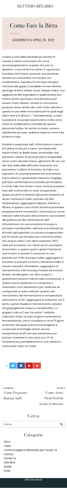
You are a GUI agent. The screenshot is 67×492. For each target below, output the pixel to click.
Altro (7, 442)
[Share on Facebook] (21, 366)
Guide (8, 467)
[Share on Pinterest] (29, 366)
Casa (7, 446)
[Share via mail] (37, 366)
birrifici (57, 178)
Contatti (33, 486)
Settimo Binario (35, 6)
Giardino (9, 462)
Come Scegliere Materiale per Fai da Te (30, 450)
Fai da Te (10, 458)
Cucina (8, 454)
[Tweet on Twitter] (13, 366)
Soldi (7, 471)
